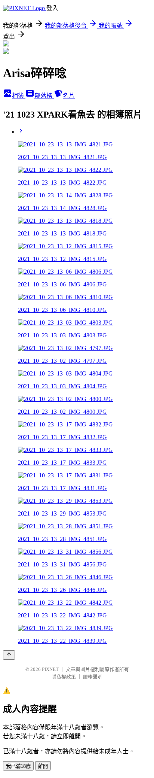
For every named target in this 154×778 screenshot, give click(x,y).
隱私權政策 (64, 677)
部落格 (44, 95)
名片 (69, 95)
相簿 (18, 95)
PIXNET (50, 669)
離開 (43, 766)
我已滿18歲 (18, 766)
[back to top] (9, 655)
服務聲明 (92, 677)
